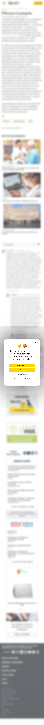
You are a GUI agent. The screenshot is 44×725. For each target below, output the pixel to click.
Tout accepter (22, 365)
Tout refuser (22, 370)
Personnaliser (22, 374)
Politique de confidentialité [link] (22, 379)
